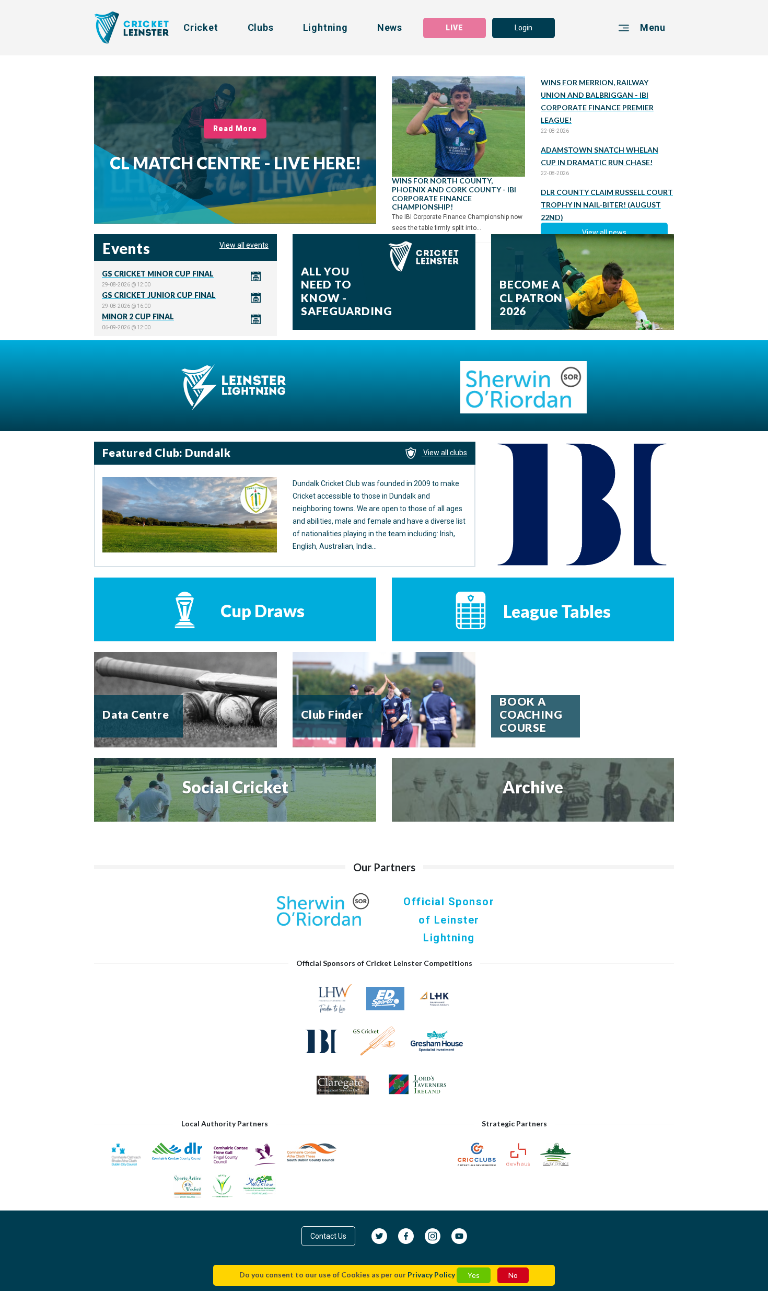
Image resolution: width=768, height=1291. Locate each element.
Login (523, 28)
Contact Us (328, 1236)
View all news (604, 232)
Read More (235, 128)
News (389, 27)
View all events (244, 245)
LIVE (454, 28)
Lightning (325, 27)
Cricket (200, 27)
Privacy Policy (431, 1274)
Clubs (261, 27)
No (513, 1275)
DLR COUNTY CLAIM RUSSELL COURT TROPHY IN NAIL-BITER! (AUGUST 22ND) (607, 205)
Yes (474, 1275)
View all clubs (444, 452)
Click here (185, 278)
